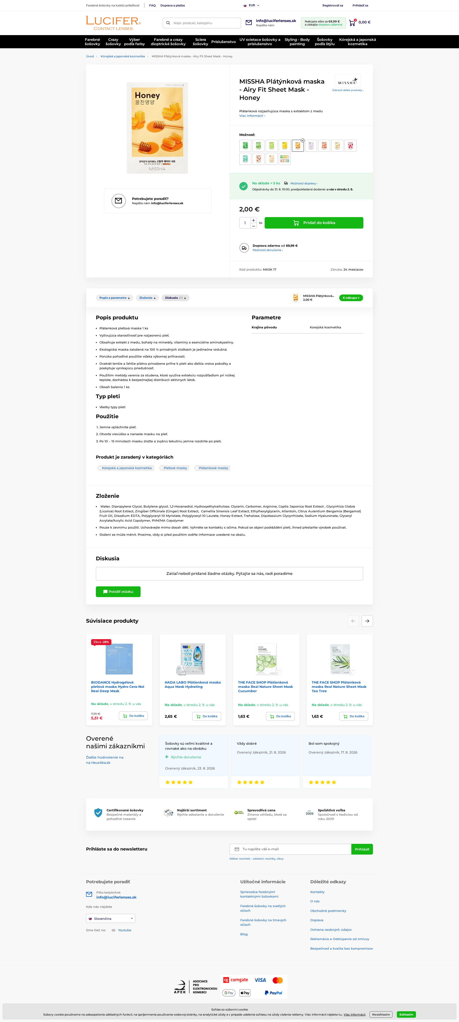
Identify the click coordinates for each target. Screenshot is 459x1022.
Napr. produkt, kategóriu (193, 23)
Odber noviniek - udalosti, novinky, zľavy (257, 858)
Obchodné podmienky (328, 911)
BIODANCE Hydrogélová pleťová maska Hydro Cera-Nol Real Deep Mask (117, 686)
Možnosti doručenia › (268, 250)
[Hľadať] (168, 23)
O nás (315, 901)
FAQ (152, 5)
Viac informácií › (252, 116)
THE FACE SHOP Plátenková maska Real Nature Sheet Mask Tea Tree (339, 686)
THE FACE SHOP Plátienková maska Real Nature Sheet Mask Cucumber (265, 686)
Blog (244, 934)
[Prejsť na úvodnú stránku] (113, 23)
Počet (245, 223)
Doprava (316, 920)
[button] (367, 621)
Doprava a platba (172, 5)
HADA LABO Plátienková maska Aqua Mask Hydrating (193, 684)
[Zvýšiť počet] (254, 220)
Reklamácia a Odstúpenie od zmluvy (339, 939)
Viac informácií (354, 1014)
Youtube (124, 930)
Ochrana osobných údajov (331, 929)
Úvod (90, 56)
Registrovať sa (332, 5)
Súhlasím (406, 1014)
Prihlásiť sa (360, 5)
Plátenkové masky (213, 468)
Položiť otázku (120, 591)
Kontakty (317, 892)
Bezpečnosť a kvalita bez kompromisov (341, 948)
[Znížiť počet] (254, 226)
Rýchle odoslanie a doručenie (200, 814)
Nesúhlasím (381, 1014)
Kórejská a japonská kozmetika (123, 56)
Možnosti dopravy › (304, 183)
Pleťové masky (175, 468)
